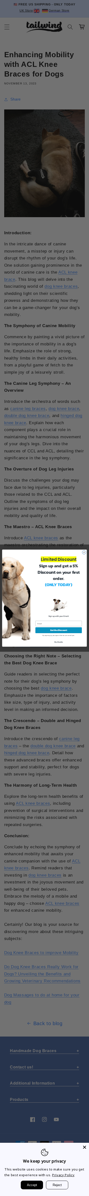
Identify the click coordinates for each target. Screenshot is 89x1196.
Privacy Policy (63, 1175)
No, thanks (58, 641)
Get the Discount (58, 630)
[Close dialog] (84, 552)
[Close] (84, 1147)
